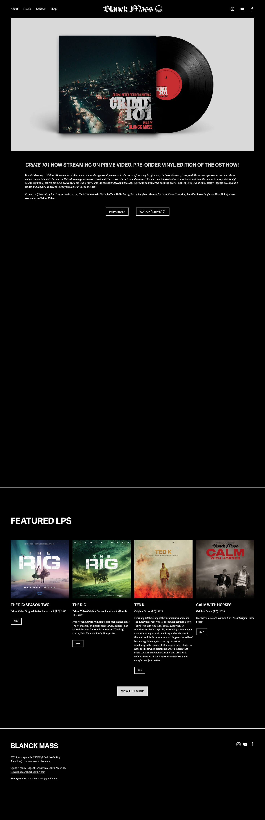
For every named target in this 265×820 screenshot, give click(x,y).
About (14, 8)
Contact (40, 8)
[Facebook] (252, 9)
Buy (78, 643)
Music (27, 8)
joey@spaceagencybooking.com (28, 771)
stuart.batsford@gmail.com (42, 778)
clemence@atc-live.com (37, 761)
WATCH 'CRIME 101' (152, 212)
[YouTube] (242, 9)
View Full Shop (132, 691)
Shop (54, 8)
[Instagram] (232, 9)
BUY (16, 621)
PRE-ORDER (117, 212)
